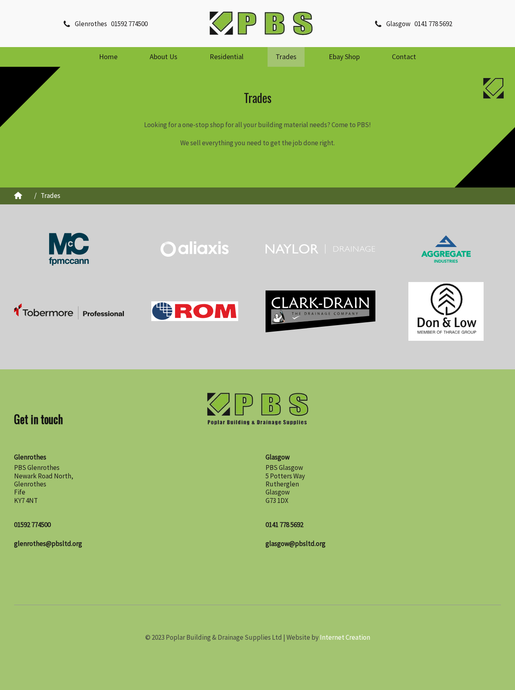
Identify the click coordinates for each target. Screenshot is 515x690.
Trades (286, 56)
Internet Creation (345, 637)
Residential (226, 56)
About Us (163, 56)
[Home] (261, 23)
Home (108, 56)
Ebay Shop (344, 56)
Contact (404, 56)
